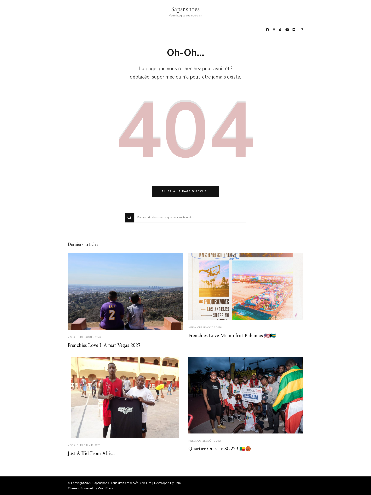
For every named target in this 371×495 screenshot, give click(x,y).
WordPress (105, 488)
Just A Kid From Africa (91, 453)
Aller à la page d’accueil (186, 191)
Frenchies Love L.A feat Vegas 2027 (104, 345)
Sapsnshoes (185, 9)
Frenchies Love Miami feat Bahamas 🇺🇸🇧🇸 (232, 335)
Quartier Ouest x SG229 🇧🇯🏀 (219, 449)
